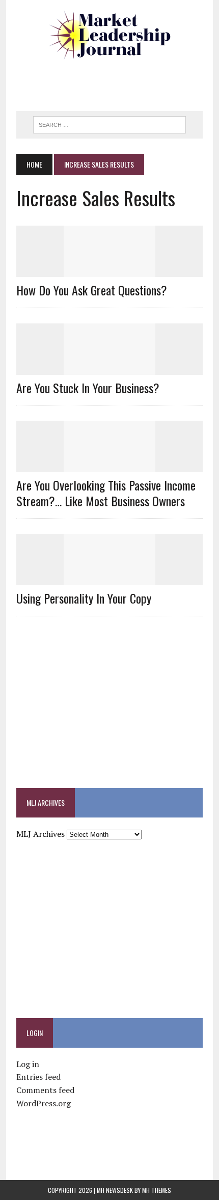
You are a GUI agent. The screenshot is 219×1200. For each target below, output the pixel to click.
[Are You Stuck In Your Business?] (109, 367)
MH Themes (156, 1190)
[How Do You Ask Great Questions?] (109, 270)
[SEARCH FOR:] (109, 123)
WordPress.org (43, 1103)
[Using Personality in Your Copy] (109, 578)
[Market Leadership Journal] (109, 35)
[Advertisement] (117, 84)
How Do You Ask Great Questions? (91, 290)
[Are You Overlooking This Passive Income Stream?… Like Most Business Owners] (109, 465)
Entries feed (38, 1076)
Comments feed (45, 1090)
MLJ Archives (40, 833)
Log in (27, 1064)
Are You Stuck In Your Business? (87, 387)
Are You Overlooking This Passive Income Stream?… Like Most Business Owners (106, 493)
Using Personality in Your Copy (83, 598)
